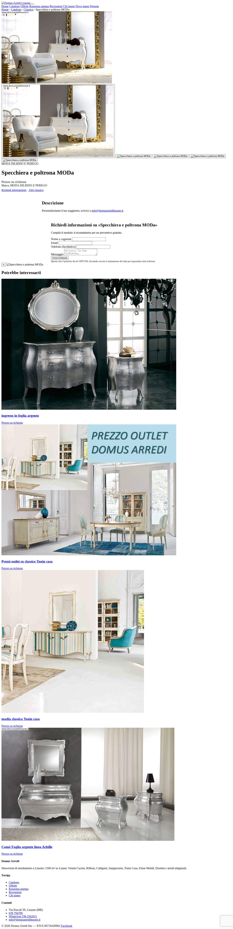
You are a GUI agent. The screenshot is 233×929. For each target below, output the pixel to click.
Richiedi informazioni (13, 190)
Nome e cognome (61, 239)
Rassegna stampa (39, 6)
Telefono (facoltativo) (63, 246)
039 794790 (16, 913)
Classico (28, 9)
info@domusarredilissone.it (107, 210)
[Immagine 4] (207, 156)
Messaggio (57, 254)
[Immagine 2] (134, 156)
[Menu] (32, 4)
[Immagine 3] (171, 156)
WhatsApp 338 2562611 (23, 916)
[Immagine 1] (58, 121)
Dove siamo (82, 6)
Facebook (66, 925)
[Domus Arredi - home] (16, 3)
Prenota (94, 6)
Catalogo (14, 6)
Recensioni (56, 6)
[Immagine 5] (19, 160)
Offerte (24, 6)
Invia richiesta (59, 258)
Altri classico (36, 190)
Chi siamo (69, 6)
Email (54, 242)
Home (5, 6)
